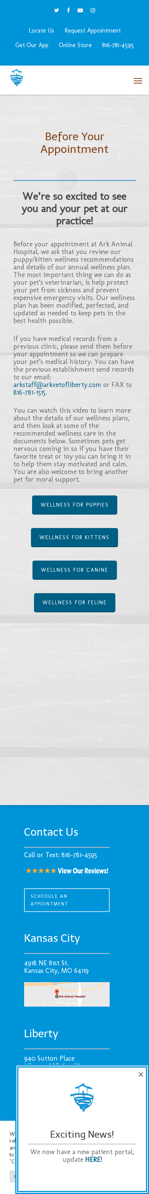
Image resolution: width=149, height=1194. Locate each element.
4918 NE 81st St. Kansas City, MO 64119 (56, 967)
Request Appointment (93, 30)
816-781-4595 (118, 45)
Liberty (41, 1033)
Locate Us (41, 30)
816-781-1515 (29, 392)
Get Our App (32, 45)
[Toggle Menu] (138, 78)
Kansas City (52, 938)
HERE (92, 1159)
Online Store (75, 45)
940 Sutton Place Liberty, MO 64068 (52, 1062)
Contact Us (51, 832)
